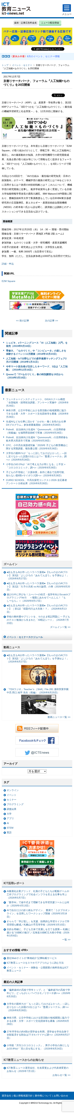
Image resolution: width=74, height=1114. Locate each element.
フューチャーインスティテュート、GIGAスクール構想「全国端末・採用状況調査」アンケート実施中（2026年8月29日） (37, 402)
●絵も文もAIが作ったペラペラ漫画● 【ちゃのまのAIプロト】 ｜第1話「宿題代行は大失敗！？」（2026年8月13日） (37, 608)
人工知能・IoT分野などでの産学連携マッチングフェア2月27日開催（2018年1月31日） (36, 360)
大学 (9, 813)
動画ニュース (12, 647)
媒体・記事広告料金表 (25, 22)
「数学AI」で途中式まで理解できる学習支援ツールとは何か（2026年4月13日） (38, 904)
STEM (10, 827)
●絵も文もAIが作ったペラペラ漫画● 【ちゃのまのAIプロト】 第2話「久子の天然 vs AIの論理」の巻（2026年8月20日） (38, 586)
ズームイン (10, 564)
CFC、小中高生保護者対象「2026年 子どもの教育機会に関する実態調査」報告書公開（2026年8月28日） (37, 447)
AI (8, 823)
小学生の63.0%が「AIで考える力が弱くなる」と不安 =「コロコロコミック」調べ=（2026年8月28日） (35, 466)
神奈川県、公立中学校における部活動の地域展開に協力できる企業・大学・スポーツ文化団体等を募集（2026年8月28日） (37, 413)
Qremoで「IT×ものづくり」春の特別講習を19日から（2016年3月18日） (35, 376)
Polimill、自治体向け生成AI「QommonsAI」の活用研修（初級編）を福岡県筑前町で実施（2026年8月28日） (36, 431)
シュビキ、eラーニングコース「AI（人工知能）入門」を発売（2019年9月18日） (37, 344)
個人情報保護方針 (23, 1095)
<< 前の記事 (22, 320)
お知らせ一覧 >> (61, 1075)
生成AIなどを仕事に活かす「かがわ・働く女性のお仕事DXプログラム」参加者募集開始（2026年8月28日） (36, 423)
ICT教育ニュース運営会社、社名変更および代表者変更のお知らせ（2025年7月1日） (37, 1069)
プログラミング (15, 804)
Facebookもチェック (37, 740)
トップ (5, 65)
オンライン (13, 790)
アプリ (10, 818)
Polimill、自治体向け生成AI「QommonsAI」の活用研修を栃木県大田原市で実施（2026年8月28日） (37, 439)
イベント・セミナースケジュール (25, 637)
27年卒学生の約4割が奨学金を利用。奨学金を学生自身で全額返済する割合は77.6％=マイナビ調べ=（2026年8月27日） (38, 1034)
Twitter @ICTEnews (37, 752)
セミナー (11, 799)
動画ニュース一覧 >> (59, 717)
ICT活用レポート (14, 883)
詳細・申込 (8, 263)
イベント (11, 795)
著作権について (43, 1095)
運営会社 (6, 1095)
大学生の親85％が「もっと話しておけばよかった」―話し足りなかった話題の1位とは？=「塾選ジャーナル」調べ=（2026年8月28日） (36, 456)
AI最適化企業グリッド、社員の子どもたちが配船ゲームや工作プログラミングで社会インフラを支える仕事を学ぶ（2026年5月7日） (38, 894)
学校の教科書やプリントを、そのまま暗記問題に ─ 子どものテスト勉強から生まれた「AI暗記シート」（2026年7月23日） (38, 619)
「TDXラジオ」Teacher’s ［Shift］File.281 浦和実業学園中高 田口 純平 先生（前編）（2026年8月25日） (37, 691)
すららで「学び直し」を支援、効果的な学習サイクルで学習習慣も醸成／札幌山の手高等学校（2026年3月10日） (38, 923)
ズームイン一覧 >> (60, 627)
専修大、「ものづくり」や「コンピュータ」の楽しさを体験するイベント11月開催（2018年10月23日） (36, 352)
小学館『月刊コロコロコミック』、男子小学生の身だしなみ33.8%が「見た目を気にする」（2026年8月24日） (38, 1047)
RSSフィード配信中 (37, 728)
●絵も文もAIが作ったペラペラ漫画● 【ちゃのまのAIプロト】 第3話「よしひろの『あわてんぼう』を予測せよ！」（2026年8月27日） (38, 575)
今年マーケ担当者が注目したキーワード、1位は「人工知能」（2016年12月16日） (37, 368)
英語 (9, 832)
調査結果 (11, 809)
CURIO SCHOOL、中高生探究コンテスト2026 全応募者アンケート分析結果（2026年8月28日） (36, 482)
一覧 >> (66, 939)
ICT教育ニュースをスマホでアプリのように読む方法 (35, 962)
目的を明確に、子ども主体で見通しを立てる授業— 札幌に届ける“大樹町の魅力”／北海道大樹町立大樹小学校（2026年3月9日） (38, 932)
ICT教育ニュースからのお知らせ (24, 1059)
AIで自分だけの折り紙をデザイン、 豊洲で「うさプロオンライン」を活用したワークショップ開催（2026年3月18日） (38, 913)
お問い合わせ (61, 1095)
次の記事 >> (51, 320)
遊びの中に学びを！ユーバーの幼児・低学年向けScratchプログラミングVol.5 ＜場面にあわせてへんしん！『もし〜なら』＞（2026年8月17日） (38, 597)
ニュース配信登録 (50, 22)
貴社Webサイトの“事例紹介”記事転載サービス (32, 958)
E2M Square (8, 281)
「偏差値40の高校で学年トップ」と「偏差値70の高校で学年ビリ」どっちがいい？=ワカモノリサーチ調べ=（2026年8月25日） (38, 993)
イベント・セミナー (22, 65)
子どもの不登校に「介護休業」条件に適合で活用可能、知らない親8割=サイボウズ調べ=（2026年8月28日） (36, 474)
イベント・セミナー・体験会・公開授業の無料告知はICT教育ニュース (37, 969)
